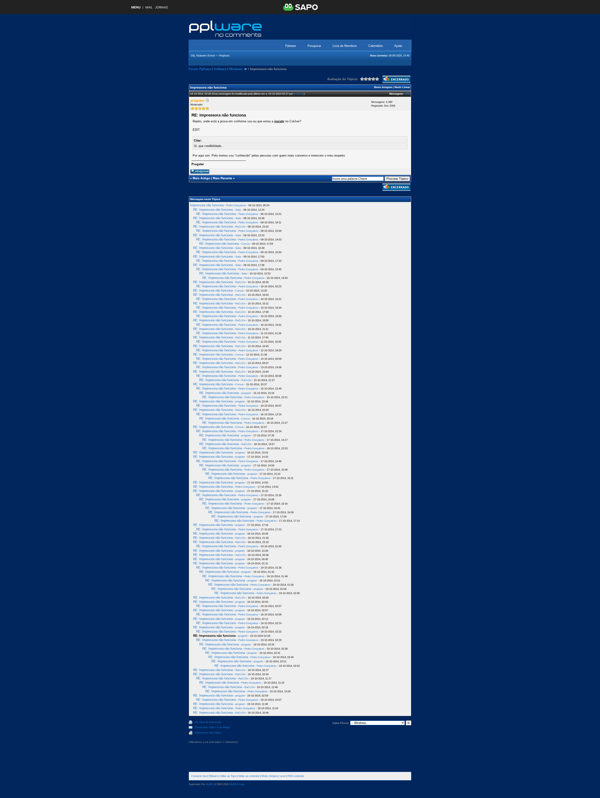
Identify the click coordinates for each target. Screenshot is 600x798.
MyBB (209, 784)
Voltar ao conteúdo (248, 776)
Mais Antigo (201, 178)
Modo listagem (383, 87)
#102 (407, 93)
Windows (236, 69)
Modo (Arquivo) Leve (273, 776)
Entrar (211, 55)
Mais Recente (222, 178)
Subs (238, 209)
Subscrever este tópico (208, 732)
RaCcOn (240, 226)
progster (298, 93)
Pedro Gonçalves (236, 205)
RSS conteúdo (296, 776)
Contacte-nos (199, 776)
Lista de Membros (345, 46)
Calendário (375, 46)
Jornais (161, 7)
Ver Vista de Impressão (208, 722)
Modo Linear (402, 87)
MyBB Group (236, 784)
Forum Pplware (200, 69)
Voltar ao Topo (228, 776)
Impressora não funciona (207, 205)
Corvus (245, 243)
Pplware (290, 46)
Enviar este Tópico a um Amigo (212, 727)
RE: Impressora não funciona (213, 209)
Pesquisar (314, 46)
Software (220, 69)
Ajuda (398, 46)
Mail (149, 7)
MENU (135, 7)
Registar (224, 55)
